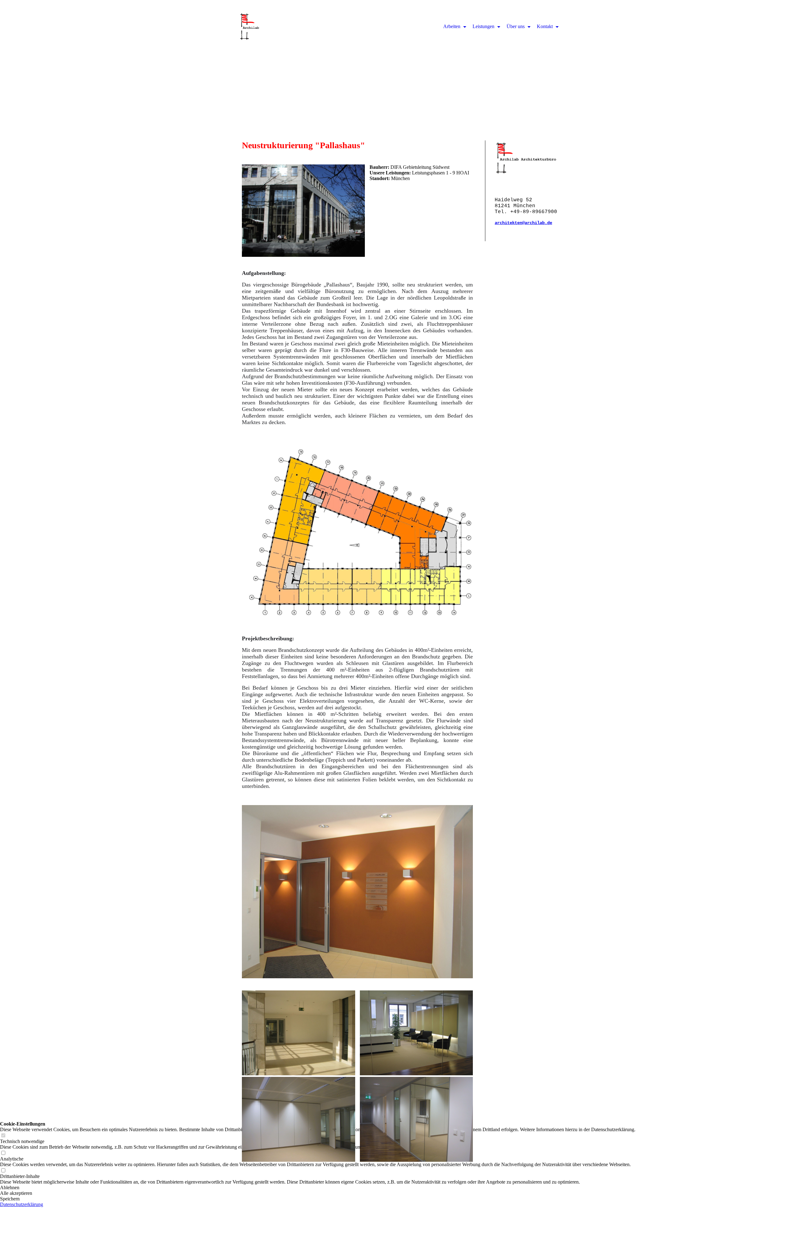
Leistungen (484, 26)
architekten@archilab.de (523, 222)
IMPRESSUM (626, 1234)
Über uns (516, 26)
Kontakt (545, 26)
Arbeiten (452, 26)
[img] (399, 62)
